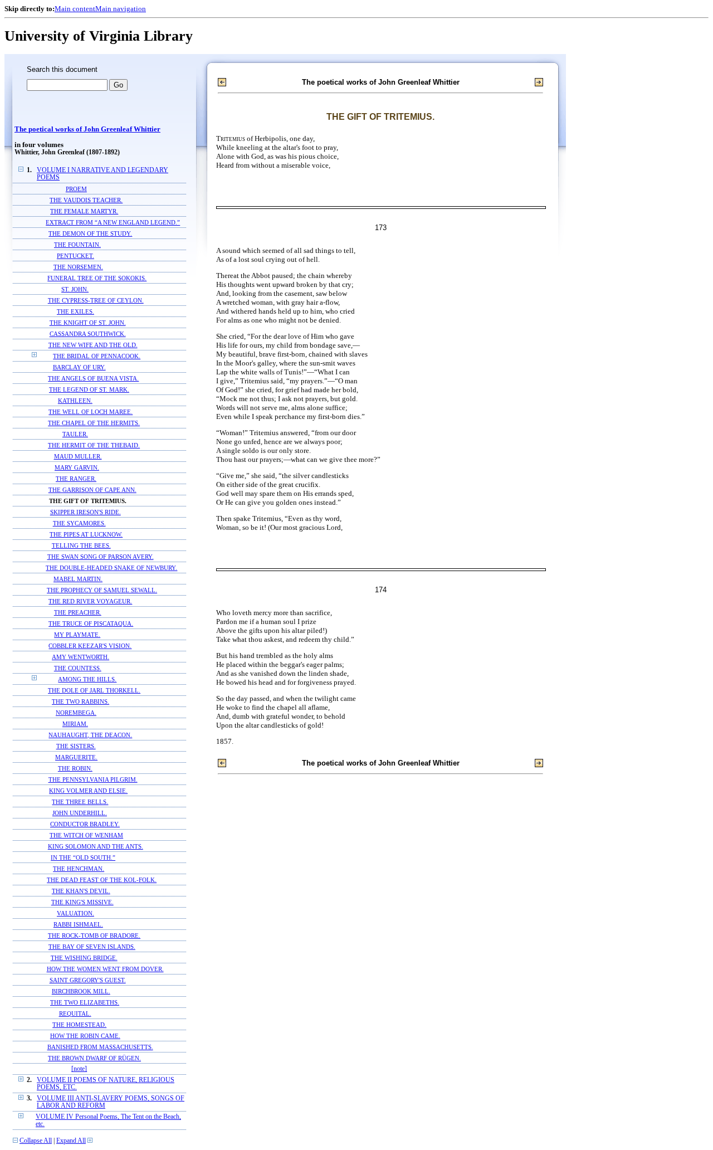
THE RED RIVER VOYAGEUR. (90, 601)
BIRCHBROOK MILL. (81, 991)
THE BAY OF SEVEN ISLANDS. (91, 946)
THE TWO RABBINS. (80, 701)
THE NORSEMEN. (78, 267)
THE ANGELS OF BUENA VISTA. (93, 378)
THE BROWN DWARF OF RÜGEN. (94, 1058)
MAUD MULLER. (78, 456)
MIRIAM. (75, 723)
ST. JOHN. (75, 289)
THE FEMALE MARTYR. (84, 211)
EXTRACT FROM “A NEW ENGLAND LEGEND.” (113, 222)
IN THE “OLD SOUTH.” (83, 857)
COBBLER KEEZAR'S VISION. (89, 645)
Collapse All (35, 1140)
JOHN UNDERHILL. (79, 813)
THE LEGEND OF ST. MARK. (89, 389)
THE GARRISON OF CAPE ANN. (92, 489)
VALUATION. (75, 913)
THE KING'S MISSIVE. (82, 902)
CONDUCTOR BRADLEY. (85, 824)
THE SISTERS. (76, 746)
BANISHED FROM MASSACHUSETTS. (100, 1047)
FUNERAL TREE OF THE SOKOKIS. (96, 278)
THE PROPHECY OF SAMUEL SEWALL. (102, 590)
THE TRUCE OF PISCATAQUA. (90, 623)
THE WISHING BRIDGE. (84, 957)
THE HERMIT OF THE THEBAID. (94, 445)
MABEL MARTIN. (77, 579)
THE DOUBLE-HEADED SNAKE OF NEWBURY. (111, 567)
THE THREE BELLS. (80, 801)
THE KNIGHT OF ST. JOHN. (88, 322)
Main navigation (120, 8)
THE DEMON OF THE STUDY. (90, 233)
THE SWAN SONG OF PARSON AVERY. (100, 556)
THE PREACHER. (77, 612)
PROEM (76, 189)
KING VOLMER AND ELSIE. (88, 790)
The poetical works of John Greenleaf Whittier (87, 129)
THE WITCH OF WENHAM (86, 835)
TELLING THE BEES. (81, 545)
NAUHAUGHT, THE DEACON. (90, 735)
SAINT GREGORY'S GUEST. (88, 980)
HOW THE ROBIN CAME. (85, 1035)
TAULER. (75, 434)
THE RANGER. (76, 478)
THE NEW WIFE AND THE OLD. (93, 345)
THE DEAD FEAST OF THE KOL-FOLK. (102, 879)
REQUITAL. (75, 1013)
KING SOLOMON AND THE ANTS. (95, 846)
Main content (75, 8)
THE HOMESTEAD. (79, 1024)
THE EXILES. (75, 311)
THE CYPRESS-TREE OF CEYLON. (96, 300)
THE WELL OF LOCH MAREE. (90, 411)
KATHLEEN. (75, 400)
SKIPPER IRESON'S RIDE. (85, 512)
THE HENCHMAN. (78, 868)
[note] (79, 1069)
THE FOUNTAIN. (77, 244)
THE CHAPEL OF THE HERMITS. (94, 423)
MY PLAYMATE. (77, 634)
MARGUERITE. (76, 757)
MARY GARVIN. (77, 467)
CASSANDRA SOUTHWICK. (88, 333)
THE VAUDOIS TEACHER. (86, 200)
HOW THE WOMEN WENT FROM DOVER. (105, 969)
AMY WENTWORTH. (80, 657)
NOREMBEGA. (76, 712)
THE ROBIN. (75, 768)
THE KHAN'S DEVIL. (81, 891)
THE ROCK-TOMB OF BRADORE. (94, 935)
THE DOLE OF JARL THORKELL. (94, 690)
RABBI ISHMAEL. (78, 924)
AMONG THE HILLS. (87, 679)
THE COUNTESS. (77, 668)
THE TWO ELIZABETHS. (84, 1002)
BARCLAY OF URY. (79, 367)
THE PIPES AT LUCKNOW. (86, 534)
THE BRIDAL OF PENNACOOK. (96, 356)
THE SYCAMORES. (79, 523)
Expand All (71, 1140)
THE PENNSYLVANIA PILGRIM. (93, 779)
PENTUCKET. (75, 255)
